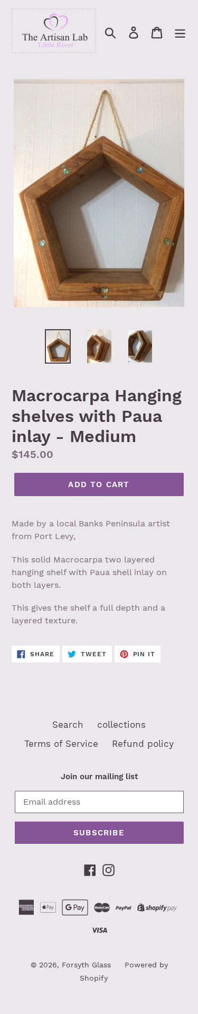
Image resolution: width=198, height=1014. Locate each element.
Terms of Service (61, 743)
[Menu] (180, 32)
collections (121, 724)
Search (67, 724)
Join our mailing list (99, 776)
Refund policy (143, 743)
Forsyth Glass (86, 964)
